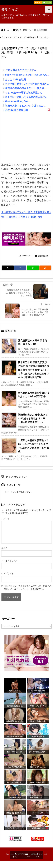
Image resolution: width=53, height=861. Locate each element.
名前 (4, 548)
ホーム (6, 30)
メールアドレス (9, 561)
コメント (5, 518)
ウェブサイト (7, 573)
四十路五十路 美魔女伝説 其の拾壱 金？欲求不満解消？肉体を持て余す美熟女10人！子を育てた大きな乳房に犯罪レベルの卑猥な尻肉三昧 (33, 370)
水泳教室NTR (42, 30)
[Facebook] (20, 268)
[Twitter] (8, 268)
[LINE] (33, 268)
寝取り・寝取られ (23, 30)
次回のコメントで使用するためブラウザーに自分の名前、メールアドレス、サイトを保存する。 (27, 587)
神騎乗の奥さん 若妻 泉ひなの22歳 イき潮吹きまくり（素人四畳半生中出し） (33, 418)
